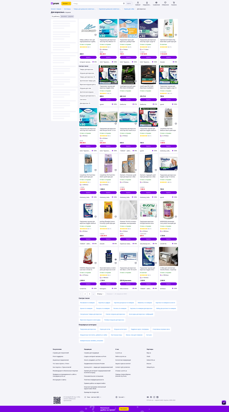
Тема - (91, 397)
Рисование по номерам (87, 302)
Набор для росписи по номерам (166, 308)
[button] (88, 57)
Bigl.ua (149, 353)
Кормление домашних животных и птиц (110, 9)
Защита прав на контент (123, 363)
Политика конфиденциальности (94, 380)
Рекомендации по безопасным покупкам (65, 371)
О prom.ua (118, 353)
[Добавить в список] (95, 35)
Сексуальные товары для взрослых (91, 314)
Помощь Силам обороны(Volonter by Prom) (123, 375)
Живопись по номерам (145, 302)
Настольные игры (116, 335)
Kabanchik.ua (151, 360)
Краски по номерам (86, 308)
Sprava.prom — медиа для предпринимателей (98, 367)
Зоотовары (67, 9)
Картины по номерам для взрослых (141, 308)
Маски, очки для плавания (134, 335)
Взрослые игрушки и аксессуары (90, 320)
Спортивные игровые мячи (161, 329)
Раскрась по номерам (103, 308)
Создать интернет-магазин (92, 356)
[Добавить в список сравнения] (115, 259)
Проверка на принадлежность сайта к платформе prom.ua (64, 375)
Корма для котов (105, 329)
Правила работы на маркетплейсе (94, 383)
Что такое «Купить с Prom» (61, 363)
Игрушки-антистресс (120, 329)
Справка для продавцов (91, 353)
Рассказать (123, 409)
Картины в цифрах (104, 302)
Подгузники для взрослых (88, 329)
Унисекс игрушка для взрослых (115, 314)
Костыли (149, 335)
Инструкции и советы (59, 380)
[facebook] (151, 397)
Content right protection (122, 367)
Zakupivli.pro (150, 367)
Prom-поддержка (58, 356)
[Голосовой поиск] (123, 3)
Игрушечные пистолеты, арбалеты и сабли (93, 335)
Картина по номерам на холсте (165, 302)
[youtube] (148, 397)
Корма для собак (129, 9)
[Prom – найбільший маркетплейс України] (55, 3)
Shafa (148, 356)
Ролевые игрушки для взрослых (114, 320)
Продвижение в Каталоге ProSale (94, 363)
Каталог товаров (56, 9)
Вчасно (149, 363)
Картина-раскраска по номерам (124, 302)
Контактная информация (123, 360)
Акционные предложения (61, 360)
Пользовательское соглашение (93, 376)
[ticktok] (157, 397)
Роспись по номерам (120, 308)
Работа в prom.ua (120, 356)
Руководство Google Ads (91, 392)
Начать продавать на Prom (92, 360)
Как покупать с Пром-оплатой (62, 367)
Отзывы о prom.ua (121, 371)
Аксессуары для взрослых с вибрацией (141, 314)
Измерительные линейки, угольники (91, 340)
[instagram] (154, 397)
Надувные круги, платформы (140, 329)
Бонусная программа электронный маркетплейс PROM (95, 388)
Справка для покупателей (61, 353)
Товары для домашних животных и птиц (85, 9)
